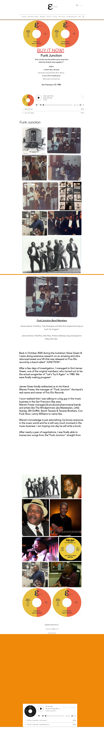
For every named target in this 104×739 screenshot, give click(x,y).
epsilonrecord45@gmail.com (52, 629)
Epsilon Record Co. (52, 625)
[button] (83, 16)
